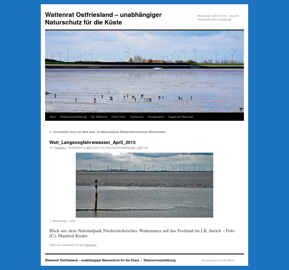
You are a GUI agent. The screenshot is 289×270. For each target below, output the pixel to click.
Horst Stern (119, 117)
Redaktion (60, 147)
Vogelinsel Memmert (180, 117)
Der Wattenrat (99, 117)
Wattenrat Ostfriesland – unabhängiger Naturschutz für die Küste (103, 18)
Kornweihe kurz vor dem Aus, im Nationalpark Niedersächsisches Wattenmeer (107, 132)
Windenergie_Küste (63, 221)
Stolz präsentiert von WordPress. (218, 260)
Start (53, 117)
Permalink (90, 245)
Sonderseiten (156, 117)
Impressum (137, 117)
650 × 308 (136, 147)
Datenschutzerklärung (73, 117)
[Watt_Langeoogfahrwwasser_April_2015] (144, 185)
